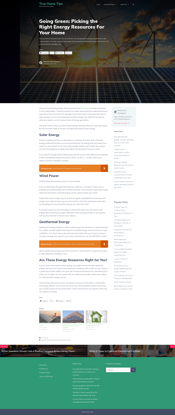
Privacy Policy (44, 372)
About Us (43, 365)
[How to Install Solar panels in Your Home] (50, 316)
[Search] (133, 370)
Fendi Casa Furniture (122, 282)
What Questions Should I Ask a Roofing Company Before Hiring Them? (38, 351)
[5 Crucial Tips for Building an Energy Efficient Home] (96, 316)
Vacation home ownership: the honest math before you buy (123, 175)
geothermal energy (48, 340)
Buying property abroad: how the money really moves (123, 165)
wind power (67, 340)
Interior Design (109, 4)
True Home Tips (51, 4)
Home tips (123, 4)
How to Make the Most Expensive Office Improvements (123, 252)
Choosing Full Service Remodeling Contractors (122, 233)
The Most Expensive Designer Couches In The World (122, 223)
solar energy (58, 340)
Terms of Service (45, 376)
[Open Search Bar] (133, 4)
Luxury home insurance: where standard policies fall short (124, 184)
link (84, 157)
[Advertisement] (87, 78)
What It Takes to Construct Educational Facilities (114, 351)
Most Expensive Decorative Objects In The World (122, 242)
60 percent (84, 108)
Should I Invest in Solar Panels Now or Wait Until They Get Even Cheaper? (73, 325)
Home (98, 4)
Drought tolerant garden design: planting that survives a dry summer (86, 372)
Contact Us (43, 369)
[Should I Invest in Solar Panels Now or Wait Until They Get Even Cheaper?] (73, 316)
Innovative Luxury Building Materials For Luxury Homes (123, 269)
